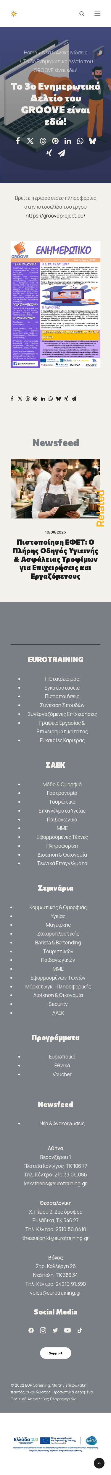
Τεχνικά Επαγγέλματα (62, 863)
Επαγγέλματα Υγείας (62, 810)
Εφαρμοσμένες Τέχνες (62, 837)
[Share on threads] (43, 141)
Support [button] (55, 1353)
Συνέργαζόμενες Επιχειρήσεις (62, 714)
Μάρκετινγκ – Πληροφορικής (58, 986)
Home (30, 52)
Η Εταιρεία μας (62, 678)
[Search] (79, 13)
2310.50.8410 (71, 1229)
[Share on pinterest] (55, 141)
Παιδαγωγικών (58, 960)
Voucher (62, 1074)
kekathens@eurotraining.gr (55, 1183)
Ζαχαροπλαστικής (58, 933)
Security (58, 1004)
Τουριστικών (58, 951)
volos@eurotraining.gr (55, 1292)
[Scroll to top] (99, 1462)
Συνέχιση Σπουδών (62, 705)
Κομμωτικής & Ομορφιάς (58, 907)
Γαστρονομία (62, 793)
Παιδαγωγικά (62, 819)
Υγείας (58, 916)
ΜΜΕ (62, 828)
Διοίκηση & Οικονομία (62, 854)
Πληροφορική (62, 845)
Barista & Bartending (58, 942)
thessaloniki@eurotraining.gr (55, 1238)
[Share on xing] (49, 153)
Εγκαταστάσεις (62, 687)
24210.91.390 (71, 1284)
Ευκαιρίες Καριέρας (62, 740)
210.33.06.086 (70, 1174)
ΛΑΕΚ (58, 1012)
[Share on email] (61, 153)
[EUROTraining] (28, 14)
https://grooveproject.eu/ (56, 215)
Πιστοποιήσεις (62, 696)
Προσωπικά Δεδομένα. (73, 1392)
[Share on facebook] (18, 141)
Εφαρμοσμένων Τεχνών (58, 977)
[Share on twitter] (30, 141)
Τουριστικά (62, 801)
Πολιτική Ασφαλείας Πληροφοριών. (44, 1398)
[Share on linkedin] (68, 141)
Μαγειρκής (58, 924)
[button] (97, 13)
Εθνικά (62, 1065)
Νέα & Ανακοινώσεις (64, 52)
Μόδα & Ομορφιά (62, 784)
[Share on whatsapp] (80, 141)
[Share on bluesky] (93, 141)
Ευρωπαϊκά (62, 1056)
